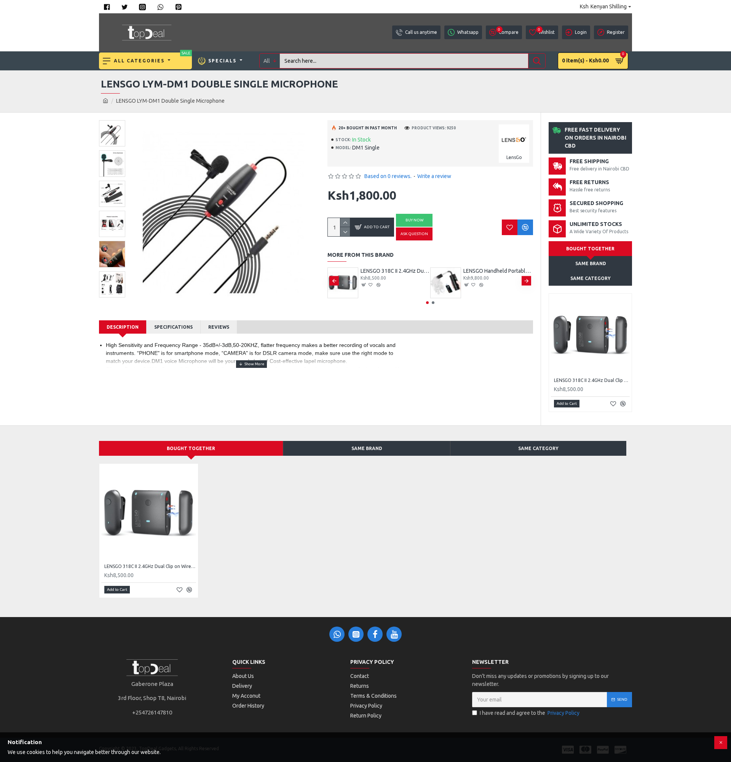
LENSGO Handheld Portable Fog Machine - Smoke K (498, 271)
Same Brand (366, 448)
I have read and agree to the (529, 713)
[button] (334, 281)
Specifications (173, 327)
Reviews (218, 327)
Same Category (590, 278)
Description (123, 327)
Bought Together (590, 248)
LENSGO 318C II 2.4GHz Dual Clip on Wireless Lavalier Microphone (395, 271)
